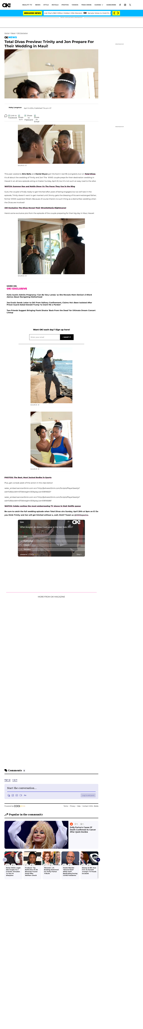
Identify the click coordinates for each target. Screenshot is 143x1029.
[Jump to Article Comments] (5, 116)
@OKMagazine (81, 515)
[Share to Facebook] (12, 116)
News (13, 33)
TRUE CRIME (86, 5)
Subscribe (111, 5)
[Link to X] (130, 4)
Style (46, 5)
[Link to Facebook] (120, 4)
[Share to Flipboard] (28, 116)
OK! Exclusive (22, 33)
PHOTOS (65, 5)
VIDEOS (75, 5)
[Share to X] (20, 116)
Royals (55, 5)
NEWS (37, 5)
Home (6, 33)
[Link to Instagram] (125, 4)
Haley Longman (15, 107)
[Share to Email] (36, 116)
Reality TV (27, 5)
